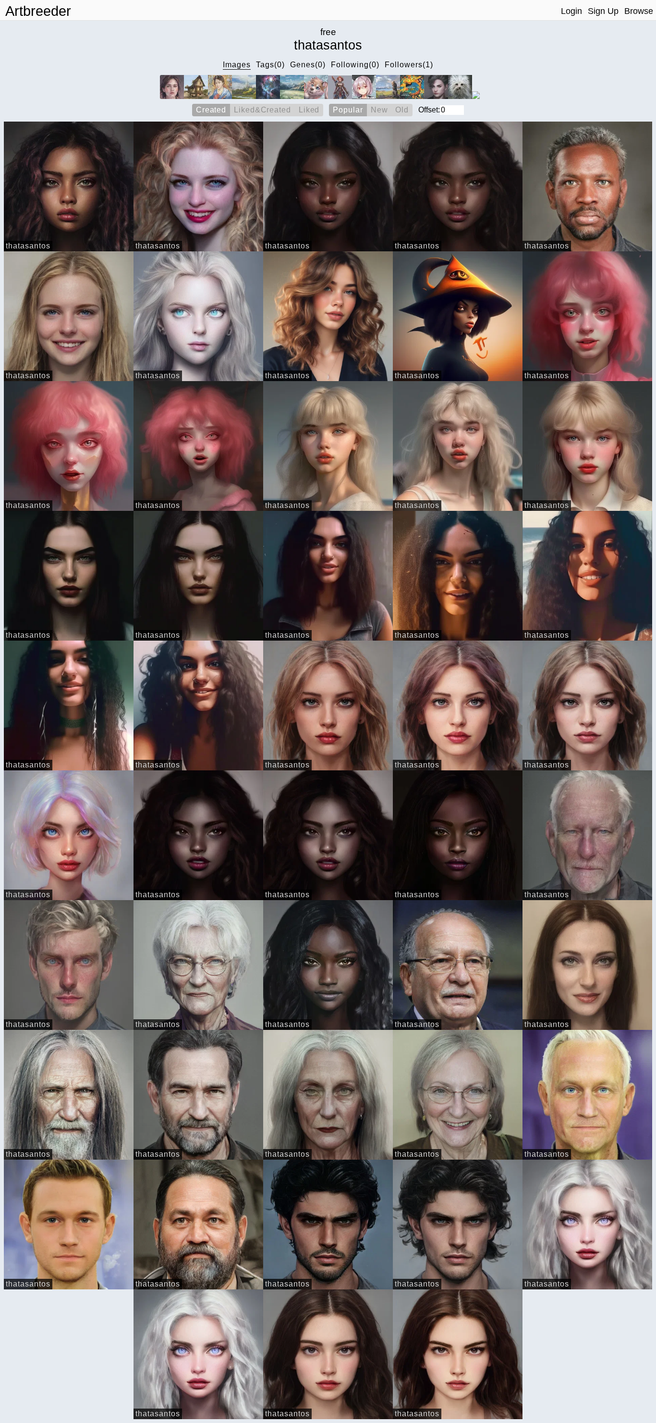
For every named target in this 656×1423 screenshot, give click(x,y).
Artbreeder (38, 11)
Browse (638, 11)
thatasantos (28, 246)
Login (571, 11)
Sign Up (603, 11)
